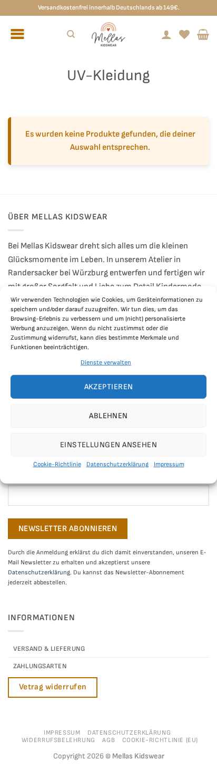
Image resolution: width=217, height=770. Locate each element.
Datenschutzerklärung (117, 464)
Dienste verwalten (106, 363)
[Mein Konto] (166, 34)
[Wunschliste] (184, 34)
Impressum (169, 464)
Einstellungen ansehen (108, 445)
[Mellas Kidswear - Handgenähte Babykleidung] (108, 34)
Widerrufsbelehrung (58, 740)
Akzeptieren (108, 387)
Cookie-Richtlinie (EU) (160, 740)
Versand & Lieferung (49, 648)
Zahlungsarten (40, 666)
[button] (203, 34)
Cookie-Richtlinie (57, 464)
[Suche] (71, 34)
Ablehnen (108, 416)
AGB (108, 740)
